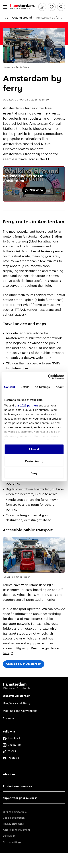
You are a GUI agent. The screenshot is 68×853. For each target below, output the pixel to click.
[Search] (61, 7)
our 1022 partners (27, 405)
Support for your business (20, 798)
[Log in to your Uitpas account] (42, 7)
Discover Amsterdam (16, 696)
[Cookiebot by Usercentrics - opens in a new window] (48, 376)
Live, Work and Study (16, 703)
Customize (32, 461)
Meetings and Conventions (20, 711)
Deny (34, 473)
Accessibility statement (16, 830)
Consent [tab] (9, 386)
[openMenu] (5, 7)
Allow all (34, 449)
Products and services (17, 786)
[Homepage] (6, 18)
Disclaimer (9, 836)
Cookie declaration (14, 818)
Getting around (22, 17)
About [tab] (60, 386)
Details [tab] (24, 386)
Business (8, 718)
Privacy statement (13, 824)
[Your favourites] (52, 7)
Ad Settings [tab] (42, 386)
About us (9, 774)
